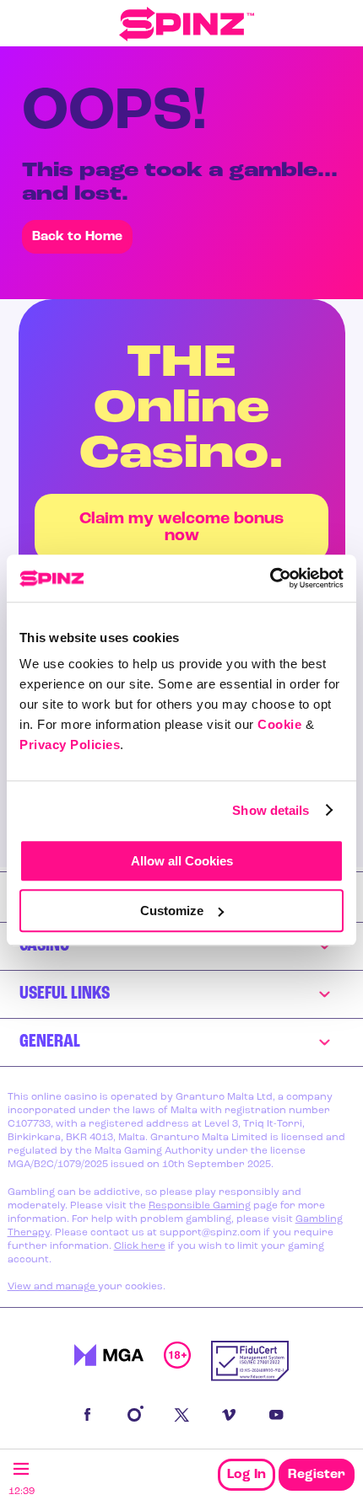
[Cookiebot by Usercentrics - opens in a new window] (270, 578)
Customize (171, 910)
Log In (246, 1474)
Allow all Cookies (182, 861)
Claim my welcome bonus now (181, 527)
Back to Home (77, 237)
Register (316, 1474)
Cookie (279, 724)
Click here (139, 1246)
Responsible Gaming (200, 1206)
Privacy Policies (69, 744)
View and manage (53, 1287)
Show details (270, 810)
